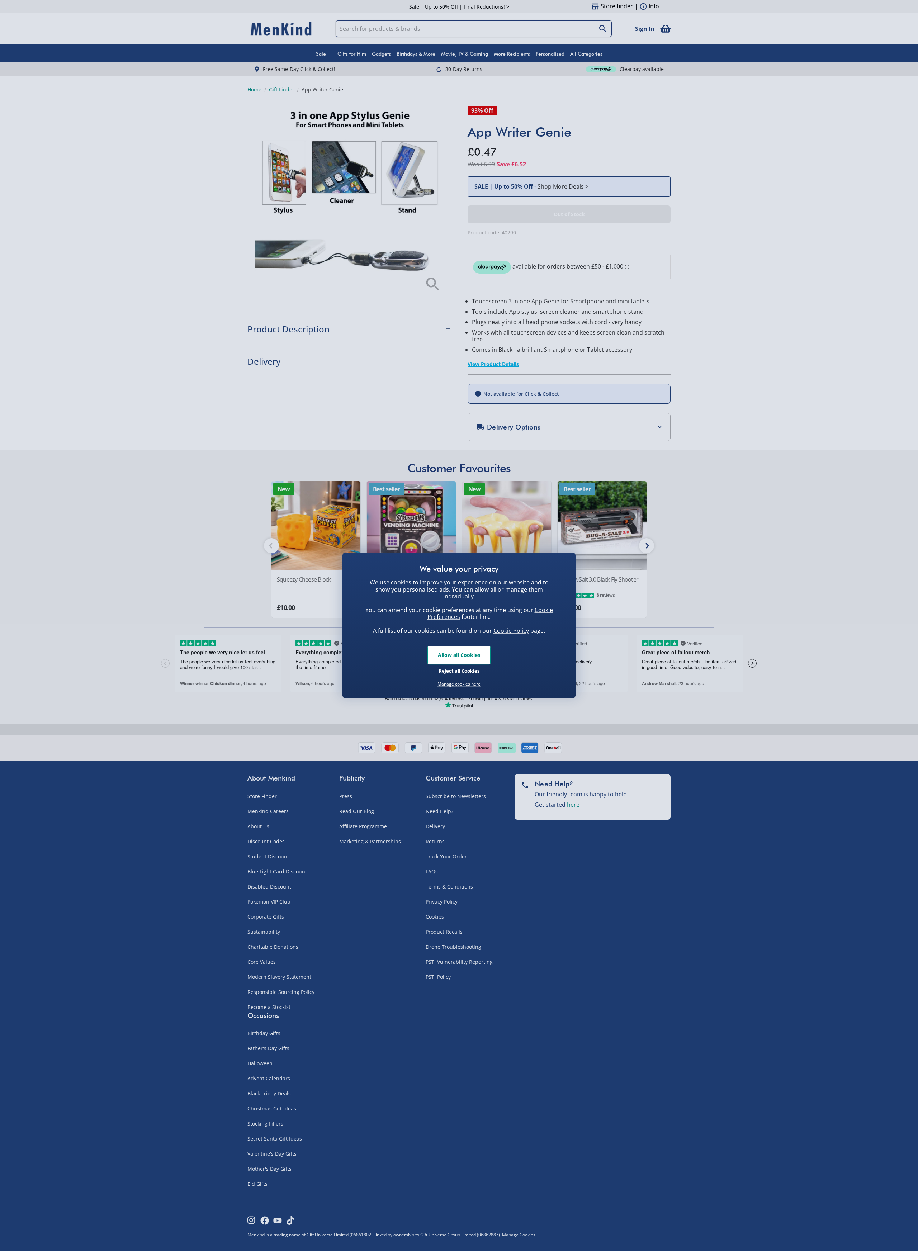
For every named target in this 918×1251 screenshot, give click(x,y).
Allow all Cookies (459, 654)
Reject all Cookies (459, 671)
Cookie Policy (511, 631)
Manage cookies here (459, 684)
